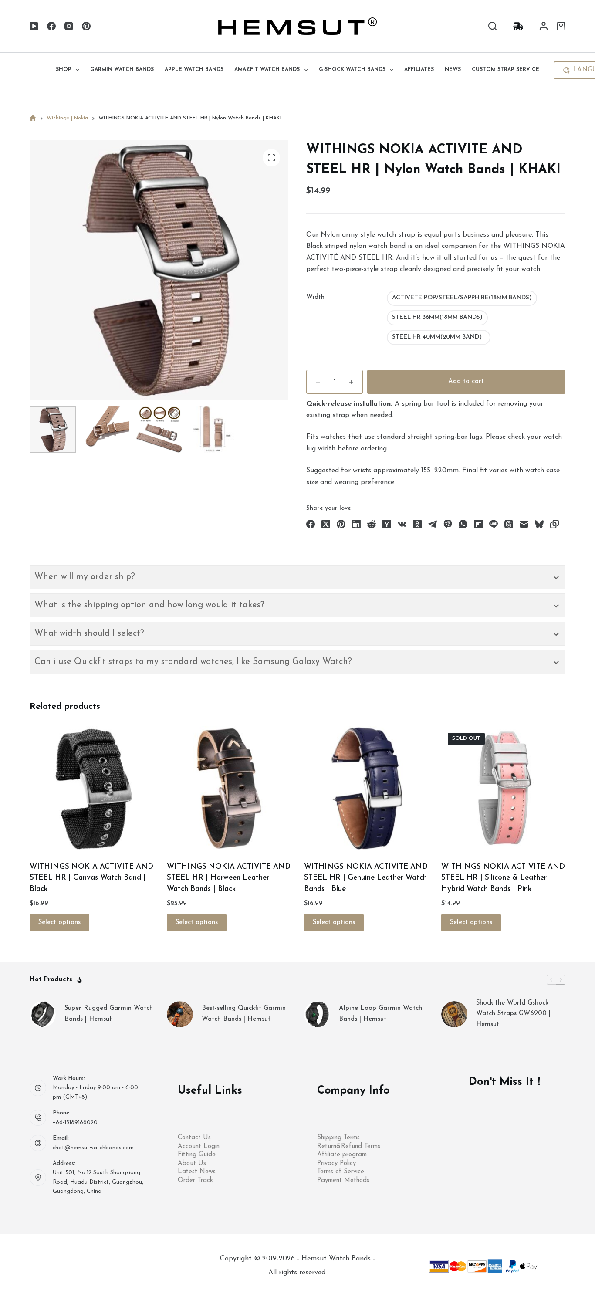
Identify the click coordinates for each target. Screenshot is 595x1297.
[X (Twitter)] (325, 524)
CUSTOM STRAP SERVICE (505, 69)
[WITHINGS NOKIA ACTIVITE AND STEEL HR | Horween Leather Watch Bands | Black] (229, 788)
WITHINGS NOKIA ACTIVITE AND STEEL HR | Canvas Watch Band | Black (91, 878)
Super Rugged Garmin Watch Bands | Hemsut (108, 1014)
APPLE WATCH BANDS (194, 69)
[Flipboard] (478, 524)
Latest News (197, 1171)
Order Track (195, 1180)
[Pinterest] (86, 26)
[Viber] (447, 524)
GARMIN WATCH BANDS (122, 69)
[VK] (402, 524)
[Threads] (508, 524)
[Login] (543, 26)
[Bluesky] (539, 524)
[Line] (493, 524)
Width (315, 297)
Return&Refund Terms (348, 1146)
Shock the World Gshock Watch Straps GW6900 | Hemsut (513, 1014)
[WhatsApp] (463, 524)
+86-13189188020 (75, 1122)
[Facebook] (51, 26)
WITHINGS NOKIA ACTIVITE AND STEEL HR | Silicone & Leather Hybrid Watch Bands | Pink (503, 878)
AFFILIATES (419, 69)
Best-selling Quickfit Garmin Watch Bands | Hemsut (244, 1014)
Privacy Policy (336, 1163)
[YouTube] (34, 26)
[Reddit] (371, 524)
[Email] (524, 524)
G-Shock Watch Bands (352, 69)
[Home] (33, 118)
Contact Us (194, 1137)
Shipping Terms (338, 1137)
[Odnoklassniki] (417, 524)
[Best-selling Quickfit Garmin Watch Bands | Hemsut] (180, 1014)
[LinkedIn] (356, 524)
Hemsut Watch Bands (337, 1258)
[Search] (492, 26)
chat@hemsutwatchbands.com (93, 1148)
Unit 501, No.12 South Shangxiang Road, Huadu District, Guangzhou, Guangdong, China (98, 1182)
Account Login (199, 1146)
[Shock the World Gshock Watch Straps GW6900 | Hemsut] (454, 1014)
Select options (59, 922)
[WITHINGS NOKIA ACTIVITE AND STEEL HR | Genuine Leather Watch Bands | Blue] (366, 788)
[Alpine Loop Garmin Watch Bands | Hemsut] (317, 1014)
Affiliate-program (342, 1154)
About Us (192, 1163)
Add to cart (466, 381)
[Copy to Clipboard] (554, 524)
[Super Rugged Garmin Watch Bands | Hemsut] (43, 1014)
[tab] (297, 577)
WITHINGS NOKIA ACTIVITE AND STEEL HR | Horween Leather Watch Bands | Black (229, 878)
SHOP (63, 69)
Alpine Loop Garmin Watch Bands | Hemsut (380, 1014)
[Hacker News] (386, 524)
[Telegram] (432, 524)
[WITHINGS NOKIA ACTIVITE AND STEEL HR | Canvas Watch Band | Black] (92, 788)
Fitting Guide (197, 1154)
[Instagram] (68, 26)
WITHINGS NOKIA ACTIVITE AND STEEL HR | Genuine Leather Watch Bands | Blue (366, 878)
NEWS (453, 69)
